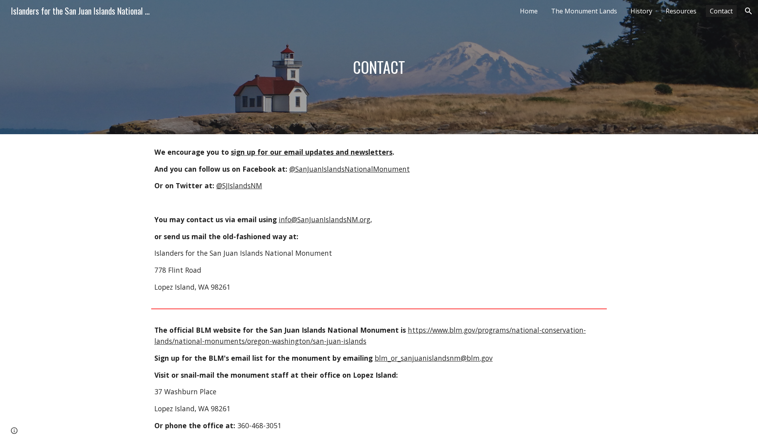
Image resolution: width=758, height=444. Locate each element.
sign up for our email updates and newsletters (311, 152)
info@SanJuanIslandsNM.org (324, 219)
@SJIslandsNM (239, 185)
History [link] (641, 11)
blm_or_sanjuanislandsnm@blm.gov (434, 358)
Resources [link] (681, 11)
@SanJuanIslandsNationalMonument (349, 169)
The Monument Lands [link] (584, 11)
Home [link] (529, 11)
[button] (748, 11)
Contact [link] (721, 11)
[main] (379, 67)
